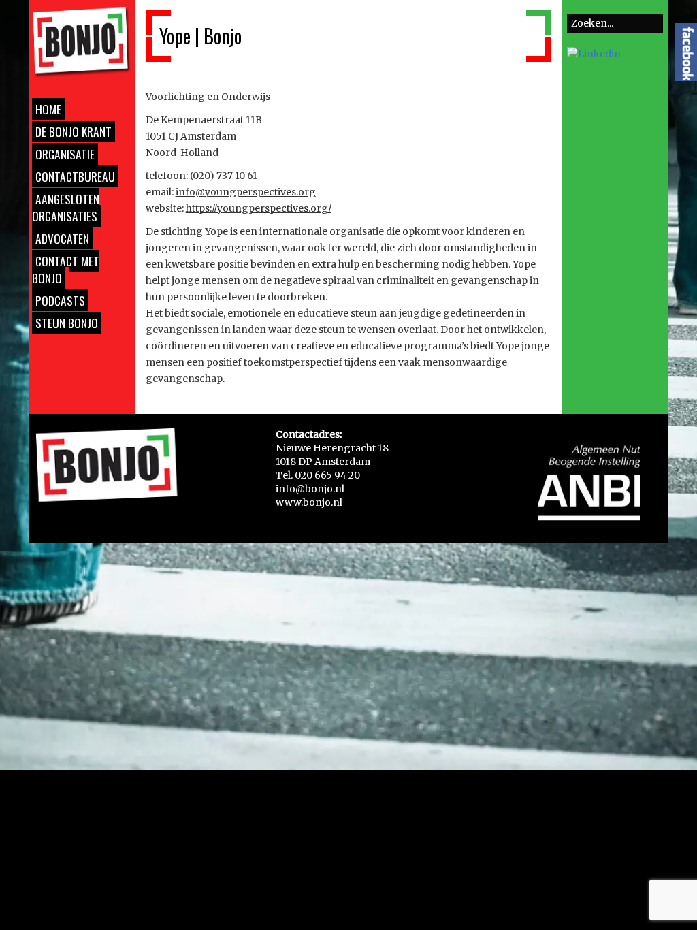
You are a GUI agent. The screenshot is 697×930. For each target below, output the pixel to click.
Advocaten (62, 238)
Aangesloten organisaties (65, 207)
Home (48, 109)
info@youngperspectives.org (246, 192)
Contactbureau (75, 176)
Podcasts (60, 300)
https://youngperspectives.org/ (258, 208)
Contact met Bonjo (65, 269)
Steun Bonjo (66, 323)
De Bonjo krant (73, 131)
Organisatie (65, 154)
